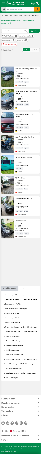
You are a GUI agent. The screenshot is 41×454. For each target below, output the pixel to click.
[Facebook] (12, 423)
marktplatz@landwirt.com (9, 451)
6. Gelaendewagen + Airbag (12, 313)
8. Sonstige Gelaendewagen (12, 322)
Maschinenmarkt (10, 288)
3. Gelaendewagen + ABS (29, 299)
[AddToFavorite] (4, 69)
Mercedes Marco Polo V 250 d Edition (24, 115)
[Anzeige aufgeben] (33, 3)
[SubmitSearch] (37, 9)
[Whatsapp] (21, 423)
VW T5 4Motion (20, 178)
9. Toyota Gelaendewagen (11, 327)
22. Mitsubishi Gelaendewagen (13, 368)
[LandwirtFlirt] (25, 423)
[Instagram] (7, 423)
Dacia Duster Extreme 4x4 (23, 198)
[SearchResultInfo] (12, 50)
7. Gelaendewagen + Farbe (12, 318)
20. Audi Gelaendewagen (11, 364)
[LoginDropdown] (38, 3)
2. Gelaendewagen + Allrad (12, 299)
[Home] (15, 3)
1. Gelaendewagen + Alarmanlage (14, 295)
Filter (35, 31)
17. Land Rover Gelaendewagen (13, 355)
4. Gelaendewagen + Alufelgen (13, 304)
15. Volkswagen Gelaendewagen (13, 345)
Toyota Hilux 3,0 (20, 221)
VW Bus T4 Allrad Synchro (23, 157)
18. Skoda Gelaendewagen (12, 359)
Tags (23, 288)
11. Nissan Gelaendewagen (12, 332)
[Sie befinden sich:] (3, 15)
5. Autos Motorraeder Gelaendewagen (15, 309)
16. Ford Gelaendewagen (11, 350)
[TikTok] (16, 423)
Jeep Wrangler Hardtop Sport (24, 137)
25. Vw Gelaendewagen (11, 378)
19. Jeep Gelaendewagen (29, 359)
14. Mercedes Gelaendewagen (13, 341)
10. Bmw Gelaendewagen (29, 327)
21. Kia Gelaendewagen (27, 364)
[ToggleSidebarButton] (3, 3)
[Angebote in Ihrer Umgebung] (3, 9)
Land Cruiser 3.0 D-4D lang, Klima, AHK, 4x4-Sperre (26, 92)
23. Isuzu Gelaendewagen (11, 373)
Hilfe (6, 431)
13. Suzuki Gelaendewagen (12, 336)
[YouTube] (3, 423)
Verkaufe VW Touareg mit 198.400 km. (26, 70)
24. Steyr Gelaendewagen (28, 373)
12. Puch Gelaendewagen (29, 332)
